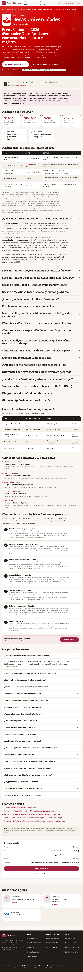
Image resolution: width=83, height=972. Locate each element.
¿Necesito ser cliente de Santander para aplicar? (23, 694)
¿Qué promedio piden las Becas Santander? (21, 721)
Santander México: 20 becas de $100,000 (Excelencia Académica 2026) (32, 814)
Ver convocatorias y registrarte (45, 64)
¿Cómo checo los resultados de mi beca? (20, 727)
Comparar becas (52, 947)
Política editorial (70, 943)
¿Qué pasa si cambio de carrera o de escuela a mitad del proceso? (29, 761)
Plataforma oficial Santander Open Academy (21, 808)
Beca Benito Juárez (34, 943)
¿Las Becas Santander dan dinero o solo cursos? (23, 707)
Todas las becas (32, 957)
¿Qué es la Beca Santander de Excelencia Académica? (25, 680)
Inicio (3, 9)
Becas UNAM (32, 947)
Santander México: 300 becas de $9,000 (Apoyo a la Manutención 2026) (32, 811)
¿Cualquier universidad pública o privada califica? (23, 788)
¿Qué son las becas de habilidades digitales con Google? (26, 700)
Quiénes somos (70, 938)
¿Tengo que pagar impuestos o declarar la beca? (23, 795)
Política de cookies (71, 952)
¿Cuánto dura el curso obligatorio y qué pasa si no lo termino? (28, 775)
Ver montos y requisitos (14, 64)
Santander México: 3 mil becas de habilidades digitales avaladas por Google (33, 818)
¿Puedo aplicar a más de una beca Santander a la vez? (24, 714)
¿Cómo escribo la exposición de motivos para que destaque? (27, 768)
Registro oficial (40, 868)
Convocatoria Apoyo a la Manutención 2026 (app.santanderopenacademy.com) (34, 821)
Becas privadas (11, 9)
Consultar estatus (43, 3)
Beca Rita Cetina (33, 938)
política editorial (21, 85)
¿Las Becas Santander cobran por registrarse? (22, 741)
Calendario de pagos (28, 3)
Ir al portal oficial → (69, 640)
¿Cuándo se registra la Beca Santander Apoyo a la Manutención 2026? (31, 673)
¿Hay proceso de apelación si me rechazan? (21, 782)
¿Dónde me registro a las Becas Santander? (21, 734)
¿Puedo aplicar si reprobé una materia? (19, 755)
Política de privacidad (72, 947)
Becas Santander (33, 952)
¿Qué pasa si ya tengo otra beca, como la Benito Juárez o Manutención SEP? (33, 748)
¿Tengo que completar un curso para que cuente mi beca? (26, 687)
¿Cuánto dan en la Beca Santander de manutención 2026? (26, 656)
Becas (14, 3)
